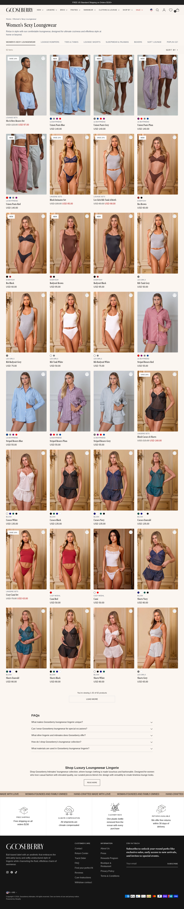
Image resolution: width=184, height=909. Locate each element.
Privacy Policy (107, 871)
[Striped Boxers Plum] (70, 401)
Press (103, 853)
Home (8, 19)
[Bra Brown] (157, 164)
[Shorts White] (114, 638)
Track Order (80, 858)
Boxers (138, 42)
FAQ (77, 863)
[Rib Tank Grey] (157, 243)
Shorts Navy (142, 599)
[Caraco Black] (70, 480)
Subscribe (172, 864)
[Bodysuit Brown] (70, 243)
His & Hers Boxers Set (15, 121)
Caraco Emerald (144, 520)
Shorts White (99, 678)
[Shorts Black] (70, 638)
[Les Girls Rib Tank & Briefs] (114, 164)
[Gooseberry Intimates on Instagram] (7, 873)
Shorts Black (55, 678)
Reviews (79, 873)
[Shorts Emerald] (26, 638)
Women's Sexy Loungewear (20, 42)
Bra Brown (141, 204)
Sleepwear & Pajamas (117, 42)
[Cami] (114, 559)
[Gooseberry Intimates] (19, 10)
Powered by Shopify (13, 899)
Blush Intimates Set (58, 200)
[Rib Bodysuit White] (114, 322)
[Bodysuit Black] (114, 243)
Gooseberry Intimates (27, 897)
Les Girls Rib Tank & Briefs (105, 200)
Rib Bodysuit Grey (13, 362)
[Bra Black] (26, 243)
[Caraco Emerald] (157, 480)
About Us (105, 848)
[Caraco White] (26, 480)
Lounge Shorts (92, 42)
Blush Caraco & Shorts (146, 437)
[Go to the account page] (163, 10)
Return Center (81, 853)
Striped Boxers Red (145, 362)
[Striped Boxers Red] (157, 322)
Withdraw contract (83, 882)
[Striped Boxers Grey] (114, 401)
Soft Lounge (154, 42)
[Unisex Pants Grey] (114, 85)
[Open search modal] (157, 10)
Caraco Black (55, 520)
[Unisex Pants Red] (26, 164)
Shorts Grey (142, 678)
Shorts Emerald (12, 678)
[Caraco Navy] (114, 480)
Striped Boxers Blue (14, 441)
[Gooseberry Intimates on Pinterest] (12, 873)
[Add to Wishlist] (43, 58)
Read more (92, 783)
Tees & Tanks (71, 42)
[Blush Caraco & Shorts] (157, 401)
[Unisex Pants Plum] (157, 85)
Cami (96, 599)
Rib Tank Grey (143, 283)
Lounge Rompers (50, 42)
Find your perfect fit (84, 868)
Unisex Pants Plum (145, 125)
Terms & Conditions (110, 876)
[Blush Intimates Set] (70, 164)
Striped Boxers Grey (102, 441)
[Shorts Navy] (157, 559)
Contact (78, 848)
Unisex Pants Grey (101, 125)
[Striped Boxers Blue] (26, 401)
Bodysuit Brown (56, 283)
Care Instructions (83, 877)
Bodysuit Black (100, 283)
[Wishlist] (170, 10)
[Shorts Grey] (157, 638)
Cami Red (54, 599)
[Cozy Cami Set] (26, 559)
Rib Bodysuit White (102, 362)
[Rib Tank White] (70, 322)
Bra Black (10, 283)
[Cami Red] (70, 559)
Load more (92, 699)
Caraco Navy (99, 520)
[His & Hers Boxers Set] (26, 85)
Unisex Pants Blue (57, 125)
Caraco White (12, 520)
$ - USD (12, 892)
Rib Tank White (56, 362)
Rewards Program (109, 858)
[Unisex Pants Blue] (70, 85)
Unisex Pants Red (13, 204)
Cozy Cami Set (12, 594)
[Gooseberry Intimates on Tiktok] (16, 873)
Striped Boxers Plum (58, 441)
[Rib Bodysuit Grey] (26, 322)
